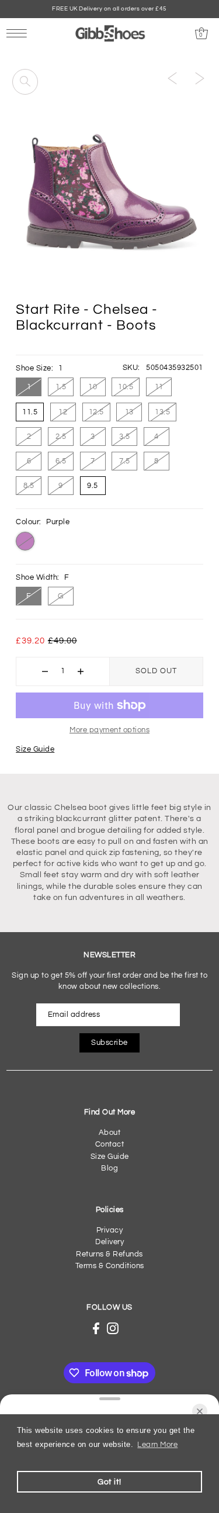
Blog (109, 1168)
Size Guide (35, 749)
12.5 (96, 412)
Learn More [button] (157, 1445)
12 (62, 412)
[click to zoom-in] (25, 82)
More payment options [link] (109, 730)
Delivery (109, 1242)
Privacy (109, 1230)
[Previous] (172, 78)
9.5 (92, 486)
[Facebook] (96, 1328)
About (110, 1133)
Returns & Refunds (109, 1254)
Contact (109, 1144)
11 (159, 387)
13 (129, 412)
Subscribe (109, 1043)
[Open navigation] (19, 33)
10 (92, 387)
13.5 (162, 412)
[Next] (199, 78)
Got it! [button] (109, 1481)
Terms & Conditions (109, 1266)
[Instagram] (113, 1328)
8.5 (28, 486)
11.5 (29, 412)
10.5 (125, 387)
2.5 (61, 436)
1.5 (61, 387)
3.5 (124, 436)
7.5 (124, 461)
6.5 (61, 461)
